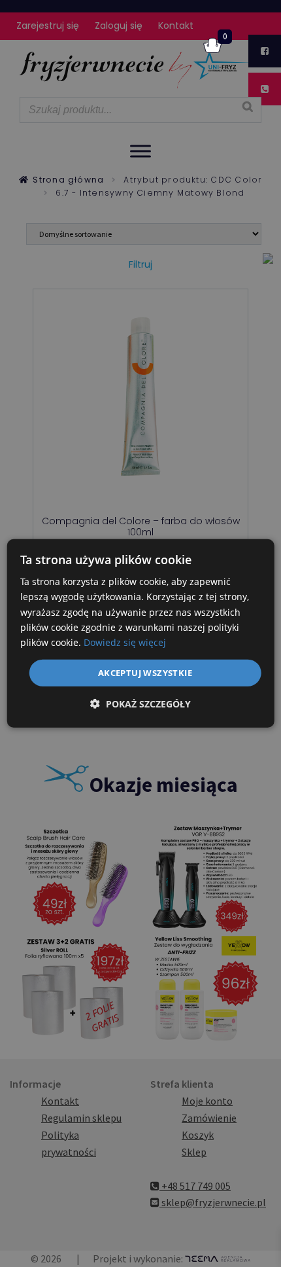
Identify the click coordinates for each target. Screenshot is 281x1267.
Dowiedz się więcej (125, 642)
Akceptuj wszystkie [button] (145, 673)
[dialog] (140, 633)
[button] (140, 703)
